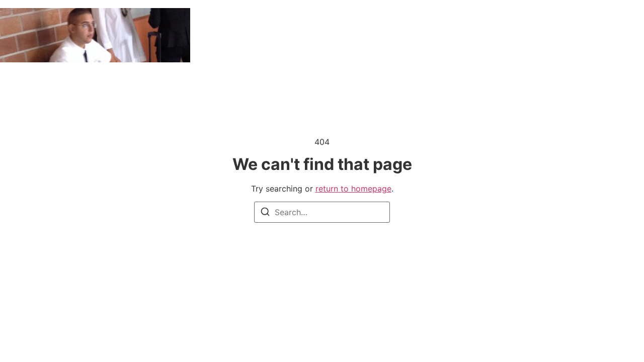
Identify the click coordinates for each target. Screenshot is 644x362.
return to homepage (353, 189)
